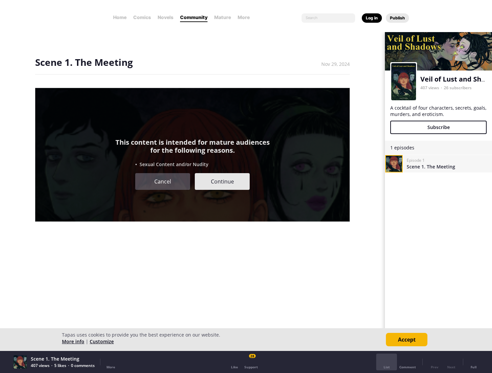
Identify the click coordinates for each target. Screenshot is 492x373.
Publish (397, 17)
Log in (372, 17)
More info (73, 341)
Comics (142, 17)
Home (120, 17)
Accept (407, 339)
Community (194, 17)
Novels (165, 17)
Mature (222, 17)
